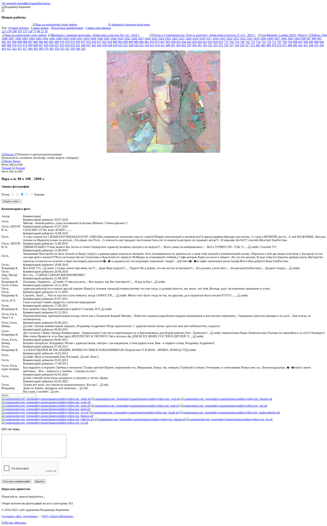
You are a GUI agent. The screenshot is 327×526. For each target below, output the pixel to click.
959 (78, 42)
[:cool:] (136, 399)
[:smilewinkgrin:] (230, 412)
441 (305, 45)
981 (51, 42)
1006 (284, 38)
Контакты (44, 3)
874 (152, 42)
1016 (216, 38)
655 (62, 45)
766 (231, 42)
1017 (209, 38)
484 (258, 45)
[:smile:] (46, 399)
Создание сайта (12, 516)
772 (226, 42)
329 (56, 48)
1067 (11, 38)
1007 (277, 38)
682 (9, 45)
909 (115, 42)
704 (290, 42)
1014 (229, 38)
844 (184, 42)
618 (147, 45)
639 (104, 45)
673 (25, 45)
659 (46, 45)
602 (183, 45)
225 (4, 31)
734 (258, 42)
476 (279, 45)
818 (215, 42)
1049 (93, 38)
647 (88, 45)
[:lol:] (134, 412)
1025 (154, 38)
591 (199, 45)
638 (109, 45)
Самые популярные (98, 28)
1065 (25, 38)
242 (83, 48)
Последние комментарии (67, 28)
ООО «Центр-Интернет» (58, 516)
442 (300, 45)
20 (45, 31)
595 (189, 45)
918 (109, 42)
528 (242, 45)
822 (210, 42)
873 (157, 42)
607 (173, 45)
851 (178, 42)
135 (25, 31)
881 (147, 42)
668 (35, 45)
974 (72, 42)
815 (221, 42)
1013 (236, 38)
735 (253, 42)
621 (141, 45)
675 (19, 45)
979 (62, 42)
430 (321, 45)
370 (46, 48)
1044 (114, 38)
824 (200, 42)
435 (316, 45)
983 (46, 42)
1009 (263, 38)
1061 (52, 38)
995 (319, 38)
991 (9, 42)
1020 (188, 38)
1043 (120, 38)
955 (88, 42)
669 (30, 45)
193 (19, 31)
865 (168, 42)
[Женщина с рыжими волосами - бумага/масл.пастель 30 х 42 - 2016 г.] (94, 35)
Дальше (6, 168)
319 (72, 48)
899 (131, 42)
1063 (39, 38)
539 (226, 45)
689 (316, 42)
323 (62, 48)
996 (314, 38)
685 (4, 45)
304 (78, 48)
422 (14, 48)
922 (104, 42)
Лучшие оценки (18, 28)
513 (252, 45)
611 (162, 45)
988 (25, 42)
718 (268, 42)
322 (67, 48)
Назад (16, 161)
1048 (100, 38)
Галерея (20, 3)
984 (41, 42)
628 (131, 45)
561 (210, 45)
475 (284, 45)
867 (162, 42)
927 (99, 42)
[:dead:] (46, 409)
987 (30, 42)
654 (67, 45)
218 (9, 31)
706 (284, 42)
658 (51, 45)
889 (136, 42)
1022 (175, 38)
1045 (107, 38)
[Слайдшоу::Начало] (8, 154)
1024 (161, 38)
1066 (18, 38)
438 (311, 45)
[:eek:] (140, 419)
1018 (202, 38)
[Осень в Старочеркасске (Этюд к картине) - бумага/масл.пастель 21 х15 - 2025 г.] (203, 35)
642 (99, 45)
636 (115, 45)
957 (83, 42)
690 (311, 42)
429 (4, 48)
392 (35, 48)
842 (189, 42)
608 (168, 45)
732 (263, 42)
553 (215, 45)
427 (9, 48)
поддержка (30, 516)
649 (83, 45)
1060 (59, 38)
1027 (141, 38)
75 (34, 31)
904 (120, 42)
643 (94, 45)
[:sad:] (223, 405)
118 (30, 31)
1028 (134, 38)
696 (306, 42)
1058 (73, 38)
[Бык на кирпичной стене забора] (55, 24)
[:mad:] (135, 405)
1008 (270, 38)
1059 (66, 38)
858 (173, 42)
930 (94, 42)
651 (78, 45)
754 (237, 42)
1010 (256, 38)
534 (236, 45)
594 (194, 45)
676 (14, 45)
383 (41, 48)
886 (141, 42)
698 (295, 42)
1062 (45, 38)
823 (205, 42)
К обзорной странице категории (129, 24)
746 (242, 42)
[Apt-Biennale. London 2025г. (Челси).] (283, 35)
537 (231, 45)
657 (56, 45)
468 (289, 45)
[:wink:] (46, 402)
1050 (86, 38)
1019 (195, 38)
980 (56, 42)
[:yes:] (45, 412)
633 (120, 45)
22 (42, 31)
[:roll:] (48, 419)
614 (157, 45)
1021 (182, 38)
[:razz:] (47, 416)
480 (268, 45)
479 (274, 45)
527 (247, 45)
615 (152, 45)
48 (38, 31)
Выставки (31, 3)
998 (303, 38)
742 (247, 42)
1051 (79, 38)
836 (194, 42)
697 (300, 42)
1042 (127, 38)
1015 (223, 38)
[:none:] (46, 405)
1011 (250, 38)
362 (51, 48)
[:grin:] (226, 399)
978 (67, 42)
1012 (243, 38)
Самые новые (40, 28)
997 (308, 38)
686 (321, 42)
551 (221, 45)
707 (279, 42)
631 (125, 45)
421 (19, 48)
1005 (290, 38)
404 (30, 48)
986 (35, 42)
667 (41, 45)
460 (295, 45)
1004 (297, 38)
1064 (32, 38)
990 (14, 42)
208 (14, 31)
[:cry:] (45, 422)
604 (178, 45)
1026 (148, 38)
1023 (168, 38)
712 (274, 42)
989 (19, 42)
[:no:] (229, 419)
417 (25, 48)
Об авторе (8, 3)
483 (263, 45)
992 (4, 42)
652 (72, 45)
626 (136, 45)
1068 (5, 38)
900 (125, 42)
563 (205, 45)
